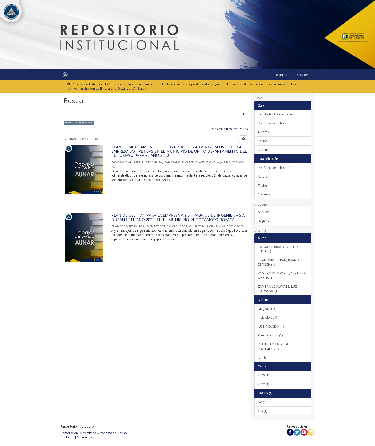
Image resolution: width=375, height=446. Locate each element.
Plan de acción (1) (270, 335)
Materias (264, 150)
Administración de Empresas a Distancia (102, 88)
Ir (244, 114)
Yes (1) (262, 411)
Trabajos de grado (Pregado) (203, 84)
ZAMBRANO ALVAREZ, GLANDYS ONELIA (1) (281, 275)
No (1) (262, 402)
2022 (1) (263, 384)
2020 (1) (263, 375)
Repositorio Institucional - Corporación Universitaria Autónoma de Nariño (123, 84)
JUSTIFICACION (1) (271, 326)
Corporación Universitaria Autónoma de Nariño (94, 433)
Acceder (263, 212)
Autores (263, 132)
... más (262, 357)
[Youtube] (304, 432)
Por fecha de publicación (275, 123)
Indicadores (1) (268, 317)
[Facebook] (290, 432)
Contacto (67, 437)
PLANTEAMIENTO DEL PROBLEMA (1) (274, 346)
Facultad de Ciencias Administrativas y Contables (265, 84)
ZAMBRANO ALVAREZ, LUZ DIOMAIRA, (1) (277, 288)
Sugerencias (85, 437)
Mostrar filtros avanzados (230, 129)
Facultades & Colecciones (276, 114)
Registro (264, 220)
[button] (283, 74)
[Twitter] (297, 432)
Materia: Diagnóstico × (78, 122)
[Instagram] (311, 432)
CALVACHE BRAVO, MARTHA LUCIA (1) (278, 249)
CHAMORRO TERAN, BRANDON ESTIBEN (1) (281, 262)
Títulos (262, 141)
